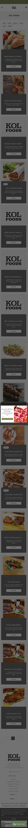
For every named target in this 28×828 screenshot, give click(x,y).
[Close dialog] (26, 406)
